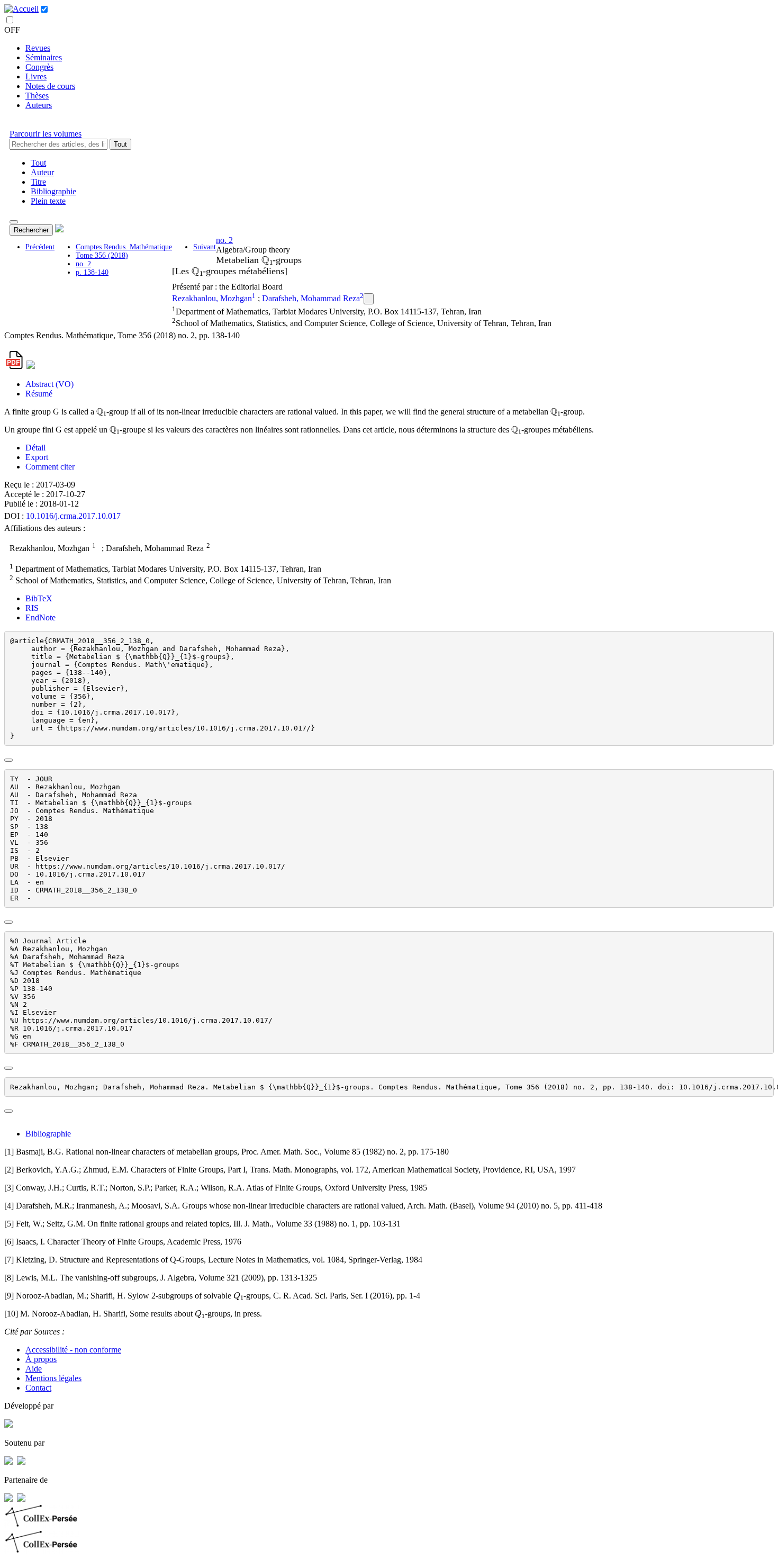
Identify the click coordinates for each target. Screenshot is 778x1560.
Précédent (40, 247)
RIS (32, 607)
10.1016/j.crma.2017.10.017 (73, 515)
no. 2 (83, 264)
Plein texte (48, 200)
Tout (120, 144)
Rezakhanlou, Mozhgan (212, 298)
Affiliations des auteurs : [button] (44, 528)
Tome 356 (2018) (102, 255)
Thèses (37, 95)
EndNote (40, 617)
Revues (37, 47)
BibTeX (38, 598)
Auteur (42, 172)
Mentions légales (53, 1378)
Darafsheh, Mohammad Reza (311, 298)
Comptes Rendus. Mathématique (124, 247)
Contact (38, 1387)
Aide (33, 1368)
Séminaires (43, 57)
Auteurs (38, 105)
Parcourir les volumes (46, 133)
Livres (36, 76)
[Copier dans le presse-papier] (8, 760)
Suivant (204, 247)
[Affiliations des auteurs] (369, 298)
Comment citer (50, 466)
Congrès (39, 66)
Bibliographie (53, 191)
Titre (38, 181)
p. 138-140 (92, 272)
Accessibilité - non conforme (73, 1349)
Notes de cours (50, 86)
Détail (35, 447)
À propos (41, 1359)
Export (36, 457)
